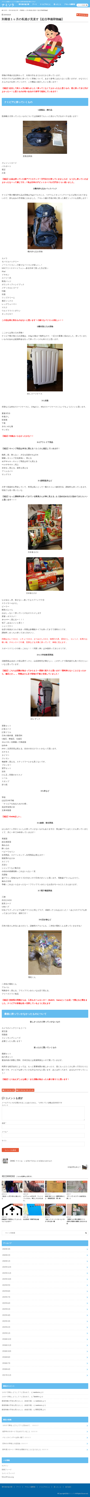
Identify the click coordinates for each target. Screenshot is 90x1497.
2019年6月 (6, 1303)
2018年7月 (6, 1363)
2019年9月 (6, 1285)
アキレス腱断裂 (69, 4)
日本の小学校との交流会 (15, 1443)
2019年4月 (6, 1315)
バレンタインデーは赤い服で (16, 1437)
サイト (4, 1140)
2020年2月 (6, 1255)
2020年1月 (6, 1261)
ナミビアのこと (45, 4)
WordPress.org (8, 1477)
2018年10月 (6, 1351)
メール (5, 1132)
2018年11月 (6, 1345)
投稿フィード (7, 1469)
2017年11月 (6, 1375)
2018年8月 (6, 1357)
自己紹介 (68, 1487)
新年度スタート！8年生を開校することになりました (25, 1449)
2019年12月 (6, 1267)
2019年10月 (6, 1279)
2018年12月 (6, 1339)
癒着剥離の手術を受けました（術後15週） (17, 1401)
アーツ (34, 4)
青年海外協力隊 (24, 4)
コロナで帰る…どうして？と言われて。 (16, 1392)
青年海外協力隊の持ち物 (26, 1090)
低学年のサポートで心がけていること (19, 1431)
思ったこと (57, 4)
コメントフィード (8, 1473)
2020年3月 (6, 1249)
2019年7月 (6, 1297)
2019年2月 (6, 1327)
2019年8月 (6, 1291)
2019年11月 (6, 1273)
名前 (4, 1123)
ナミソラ (8, 5)
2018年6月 (6, 1369)
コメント (5, 1105)
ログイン (5, 1466)
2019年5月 (6, 1309)
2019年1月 (6, 1333)
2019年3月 (6, 1321)
